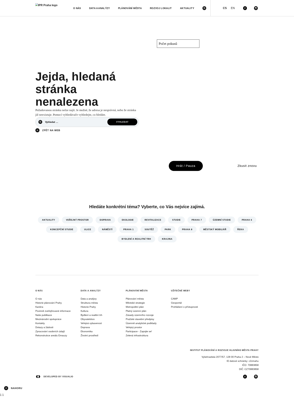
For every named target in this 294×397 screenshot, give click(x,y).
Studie (176, 220)
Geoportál (176, 302)
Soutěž (149, 229)
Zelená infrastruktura (137, 335)
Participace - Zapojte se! (139, 331)
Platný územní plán (136, 311)
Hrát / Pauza (185, 166)
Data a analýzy (91, 291)
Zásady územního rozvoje (140, 315)
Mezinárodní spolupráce (48, 319)
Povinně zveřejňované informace (53, 311)
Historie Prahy (88, 306)
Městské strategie (135, 302)
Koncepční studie (61, 229)
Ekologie (128, 220)
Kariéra (39, 306)
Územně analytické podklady (141, 323)
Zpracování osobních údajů (50, 331)
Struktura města (89, 302)
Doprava (105, 220)
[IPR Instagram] (256, 8)
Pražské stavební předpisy (140, 319)
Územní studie (222, 220)
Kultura (84, 311)
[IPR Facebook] (245, 8)
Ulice (87, 229)
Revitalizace (153, 220)
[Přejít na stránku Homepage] (46, 8)
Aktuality (48, 220)
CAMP (174, 298)
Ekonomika (87, 331)
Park (168, 229)
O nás (39, 291)
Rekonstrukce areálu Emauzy (51, 335)
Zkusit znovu (247, 166)
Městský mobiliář (214, 229)
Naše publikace (43, 315)
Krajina (167, 239)
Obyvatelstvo (88, 319)
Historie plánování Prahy (48, 302)
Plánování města (137, 291)
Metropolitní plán (135, 306)
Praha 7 (197, 220)
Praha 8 (187, 229)
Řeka (240, 229)
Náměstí (107, 229)
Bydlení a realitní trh (136, 239)
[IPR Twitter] (250, 8)
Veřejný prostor (77, 220)
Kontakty (40, 323)
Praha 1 (128, 229)
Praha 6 (247, 220)
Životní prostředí (89, 335)
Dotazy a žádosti (44, 327)
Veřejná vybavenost (91, 323)
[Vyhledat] (204, 8)
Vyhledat (122, 122)
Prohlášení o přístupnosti (184, 306)
